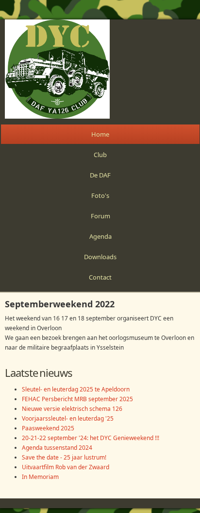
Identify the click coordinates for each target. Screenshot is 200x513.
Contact (100, 277)
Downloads (100, 256)
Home (100, 134)
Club (100, 154)
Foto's (100, 195)
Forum (100, 216)
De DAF (100, 175)
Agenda (100, 236)
